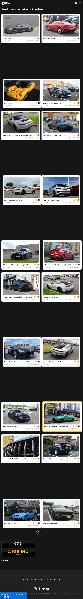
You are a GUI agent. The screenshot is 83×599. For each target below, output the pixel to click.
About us (28, 579)
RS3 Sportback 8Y (52, 200)
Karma (5, 39)
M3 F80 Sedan (12, 427)
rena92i (47, 105)
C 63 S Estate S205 (20, 459)
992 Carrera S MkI (16, 200)
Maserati (46, 103)
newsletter (53, 579)
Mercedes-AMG (8, 459)
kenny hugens (10, 364)
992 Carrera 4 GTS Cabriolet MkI (20, 135)
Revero (10, 39)
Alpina (45, 459)
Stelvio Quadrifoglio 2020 (20, 265)
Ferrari (45, 39)
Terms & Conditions (41, 594)
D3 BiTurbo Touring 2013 (56, 459)
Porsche (5, 135)
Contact (40, 579)
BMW (45, 135)
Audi (44, 200)
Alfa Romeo (7, 265)
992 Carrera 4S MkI (55, 362)
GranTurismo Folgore (56, 103)
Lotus (6, 103)
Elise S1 (11, 103)
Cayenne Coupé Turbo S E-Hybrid (20, 297)
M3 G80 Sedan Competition (58, 427)
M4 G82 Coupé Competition (56, 135)
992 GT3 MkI (53, 297)
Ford (44, 523)
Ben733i (7, 41)
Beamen (7, 461)
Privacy (58, 594)
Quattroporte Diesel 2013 (20, 362)
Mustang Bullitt (52, 523)
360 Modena (52, 39)
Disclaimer (70, 594)
